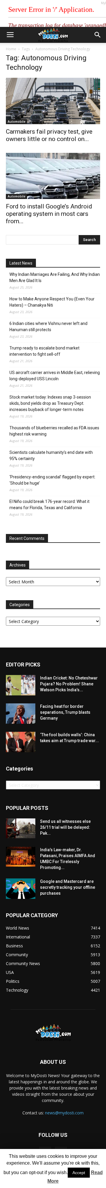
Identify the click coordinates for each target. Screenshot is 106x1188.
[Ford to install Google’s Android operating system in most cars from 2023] (53, 176)
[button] (98, 35)
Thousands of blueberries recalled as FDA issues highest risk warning (54, 430)
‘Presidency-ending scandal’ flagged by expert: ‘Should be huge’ (52, 480)
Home (11, 48)
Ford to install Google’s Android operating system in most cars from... (49, 214)
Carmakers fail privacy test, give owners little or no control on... (49, 135)
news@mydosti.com (64, 1113)
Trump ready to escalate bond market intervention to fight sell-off (44, 351)
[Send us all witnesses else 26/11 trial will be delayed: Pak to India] (20, 828)
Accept (78, 1172)
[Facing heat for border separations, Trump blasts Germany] (20, 713)
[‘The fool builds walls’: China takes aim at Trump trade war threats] (20, 742)
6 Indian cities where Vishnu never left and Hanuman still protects (48, 326)
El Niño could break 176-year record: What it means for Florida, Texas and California (49, 504)
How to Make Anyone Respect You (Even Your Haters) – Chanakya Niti (52, 302)
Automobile (16, 121)
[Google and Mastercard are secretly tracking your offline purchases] (20, 888)
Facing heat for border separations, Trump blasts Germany (65, 712)
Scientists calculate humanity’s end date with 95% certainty (51, 455)
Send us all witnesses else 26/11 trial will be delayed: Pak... (65, 827)
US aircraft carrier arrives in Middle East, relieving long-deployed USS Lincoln (54, 375)
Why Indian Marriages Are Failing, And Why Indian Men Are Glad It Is (54, 277)
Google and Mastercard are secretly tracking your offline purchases (67, 887)
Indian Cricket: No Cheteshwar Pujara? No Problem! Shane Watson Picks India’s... (69, 684)
